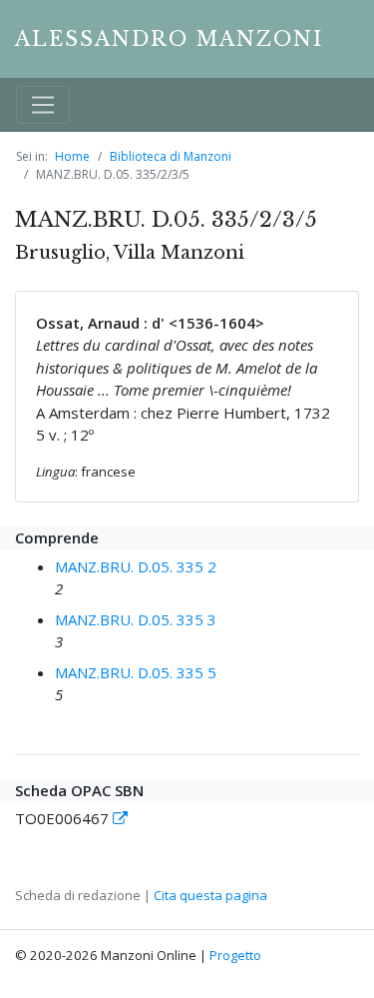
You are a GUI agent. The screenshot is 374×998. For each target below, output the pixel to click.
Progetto (235, 955)
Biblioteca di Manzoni (170, 156)
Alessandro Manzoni (169, 39)
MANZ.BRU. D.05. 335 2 (135, 566)
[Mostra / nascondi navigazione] (43, 105)
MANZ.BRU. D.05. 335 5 (135, 672)
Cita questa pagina (210, 895)
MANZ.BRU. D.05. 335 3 (135, 619)
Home (72, 156)
